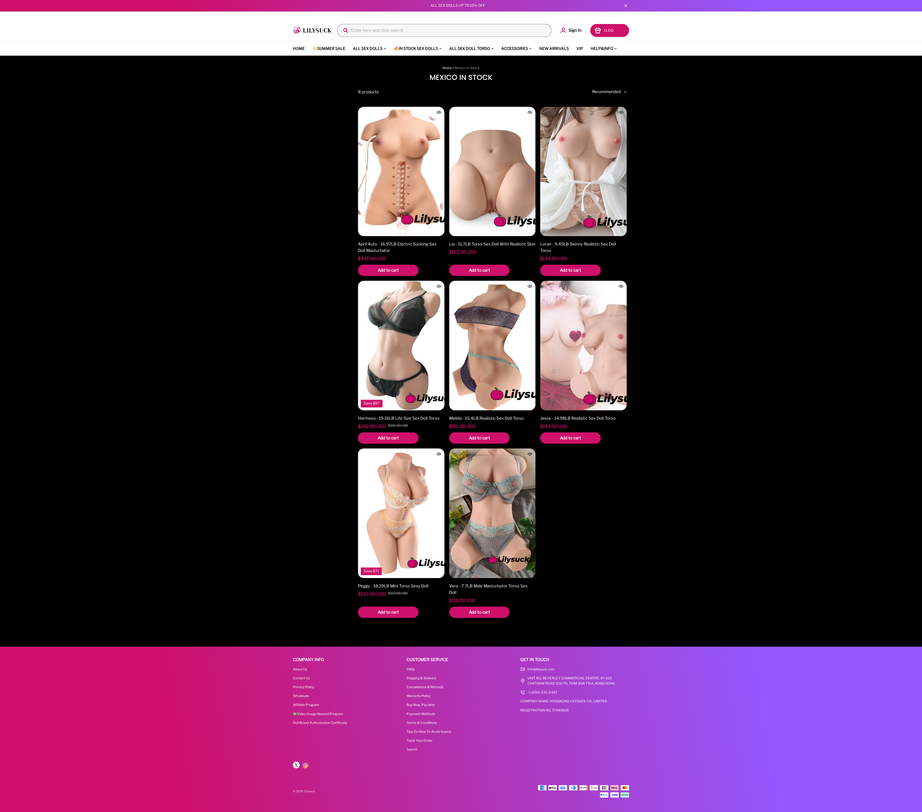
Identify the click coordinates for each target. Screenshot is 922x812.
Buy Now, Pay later (420, 705)
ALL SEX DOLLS (367, 48)
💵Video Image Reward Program (318, 714)
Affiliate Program (306, 705)
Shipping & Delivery (421, 678)
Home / (448, 68)
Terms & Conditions (421, 723)
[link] (312, 30)
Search (411, 749)
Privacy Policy (303, 687)
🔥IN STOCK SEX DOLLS (416, 48)
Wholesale (301, 696)
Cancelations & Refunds (424, 687)
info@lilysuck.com (541, 669)
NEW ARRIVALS (554, 48)
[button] (625, 5)
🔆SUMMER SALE (328, 48)
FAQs (410, 669)
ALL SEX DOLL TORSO (469, 48)
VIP (579, 48)
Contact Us (301, 678)
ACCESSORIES (514, 48)
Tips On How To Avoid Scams (428, 732)
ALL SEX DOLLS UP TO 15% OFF (458, 5)
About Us (300, 669)
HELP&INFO (602, 48)
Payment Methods (420, 714)
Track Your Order (419, 740)
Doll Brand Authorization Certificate (320, 723)
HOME (299, 48)
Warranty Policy (418, 696)
